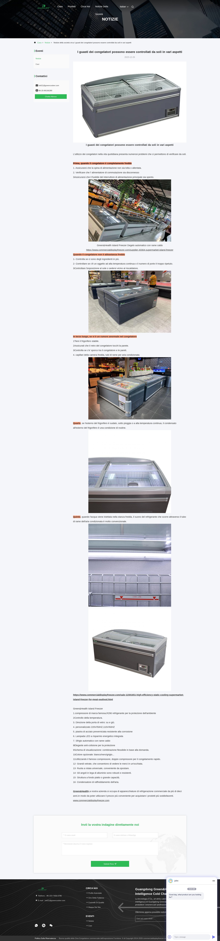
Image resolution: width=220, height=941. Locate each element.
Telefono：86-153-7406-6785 (49, 896)
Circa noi (85, 6)
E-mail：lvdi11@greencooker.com (51, 900)
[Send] (214, 937)
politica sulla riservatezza (45, 938)
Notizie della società (101, 7)
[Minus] (213, 880)
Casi (37, 64)
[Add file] (169, 937)
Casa (60, 6)
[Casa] (43, 6)
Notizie (47, 43)
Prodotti (72, 6)
